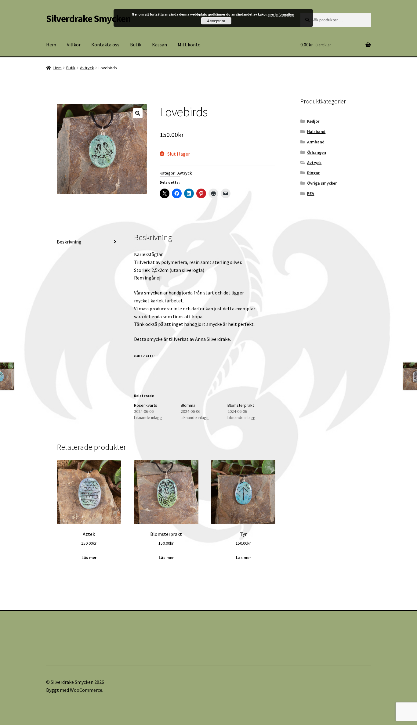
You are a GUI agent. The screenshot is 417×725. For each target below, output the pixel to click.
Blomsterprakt (240, 405)
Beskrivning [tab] (69, 242)
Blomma (188, 405)
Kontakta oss (105, 44)
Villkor (74, 44)
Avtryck (87, 67)
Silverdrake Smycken (88, 19)
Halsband (316, 131)
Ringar (313, 172)
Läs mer (89, 557)
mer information (281, 14)
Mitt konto (189, 44)
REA (310, 193)
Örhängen (316, 152)
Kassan (159, 44)
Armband (316, 142)
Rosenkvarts (145, 405)
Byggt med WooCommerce (74, 690)
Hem (51, 44)
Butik (135, 44)
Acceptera (216, 20)
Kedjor (313, 121)
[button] (138, 113)
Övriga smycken (322, 183)
